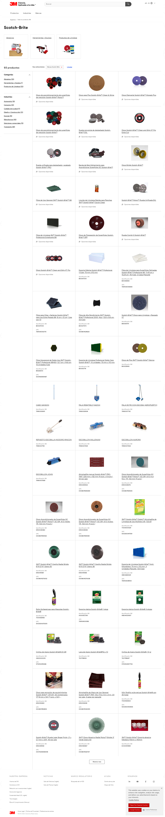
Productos (14, 13)
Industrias (27, 13)
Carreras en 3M (15, 785)
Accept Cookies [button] (135, 810)
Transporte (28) (9, 127)
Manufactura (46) (10, 120)
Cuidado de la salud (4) (12, 109)
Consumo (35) (9, 105)
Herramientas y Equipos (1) (13, 83)
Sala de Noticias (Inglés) (51, 781)
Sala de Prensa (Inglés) (51, 785)
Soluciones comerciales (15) (13, 123)
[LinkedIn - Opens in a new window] (129, 781)
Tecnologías (13, 799)
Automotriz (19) (9, 101)
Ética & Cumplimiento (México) (19, 802)
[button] (149, 810)
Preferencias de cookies (47, 811)
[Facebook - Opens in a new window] (145, 781)
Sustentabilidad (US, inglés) (18, 795)
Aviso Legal (21, 811)
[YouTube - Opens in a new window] (137, 781)
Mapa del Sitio (108, 785)
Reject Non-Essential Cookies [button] (138, 805)
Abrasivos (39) (9, 79)
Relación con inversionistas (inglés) (21, 788)
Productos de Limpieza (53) (13, 86)
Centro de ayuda (109, 781)
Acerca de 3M (14, 781)
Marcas (38, 13)
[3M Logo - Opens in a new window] (23, 4)
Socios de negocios (16, 792)
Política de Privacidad (32, 811)
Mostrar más (97, 762)
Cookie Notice (134, 800)
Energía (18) (8, 116)
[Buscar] (128, 4)
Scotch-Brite (53, 67)
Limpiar (69, 67)
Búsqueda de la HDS (77, 781)
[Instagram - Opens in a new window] (153, 781)
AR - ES (147, 3)
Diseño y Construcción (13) (13, 112)
